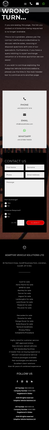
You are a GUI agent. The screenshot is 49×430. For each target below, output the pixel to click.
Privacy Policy (24, 330)
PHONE (24, 105)
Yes (8, 203)
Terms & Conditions (24, 327)
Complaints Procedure (24, 333)
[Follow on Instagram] (22, 381)
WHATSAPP (24, 136)
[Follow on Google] (27, 381)
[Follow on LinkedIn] (32, 381)
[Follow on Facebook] (17, 381)
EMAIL (24, 120)
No (8, 206)
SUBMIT (35, 223)
